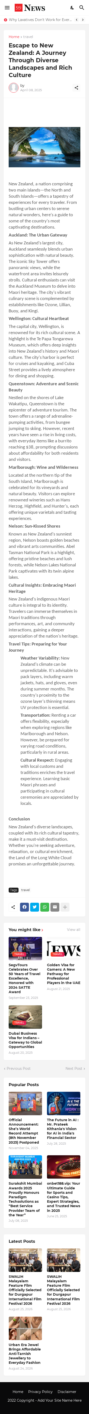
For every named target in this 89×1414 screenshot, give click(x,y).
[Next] (82, 19)
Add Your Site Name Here (60, 1400)
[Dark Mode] (72, 7)
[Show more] (65, 907)
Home (14, 37)
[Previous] (76, 19)
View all (73, 929)
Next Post (74, 1068)
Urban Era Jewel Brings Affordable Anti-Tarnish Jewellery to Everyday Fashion (25, 1354)
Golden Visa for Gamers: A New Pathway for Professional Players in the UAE (63, 974)
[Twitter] (34, 907)
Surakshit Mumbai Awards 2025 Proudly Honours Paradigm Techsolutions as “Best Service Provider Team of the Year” (25, 1199)
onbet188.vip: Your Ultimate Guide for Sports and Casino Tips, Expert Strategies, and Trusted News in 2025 (63, 1197)
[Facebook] (24, 907)
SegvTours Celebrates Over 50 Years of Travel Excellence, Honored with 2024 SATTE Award (24, 978)
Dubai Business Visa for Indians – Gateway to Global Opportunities (25, 1040)
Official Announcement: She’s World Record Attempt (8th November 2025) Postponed (24, 1131)
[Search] (82, 7)
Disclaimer (67, 1392)
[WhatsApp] (44, 907)
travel (28, 37)
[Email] (54, 907)
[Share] (76, 88)
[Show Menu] (7, 7)
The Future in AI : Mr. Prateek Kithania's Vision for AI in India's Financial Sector (63, 1129)
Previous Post (19, 1068)
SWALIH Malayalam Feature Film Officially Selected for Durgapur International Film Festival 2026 (25, 1290)
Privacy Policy (40, 1392)
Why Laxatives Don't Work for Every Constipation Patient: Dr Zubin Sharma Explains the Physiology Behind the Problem (40, 20)
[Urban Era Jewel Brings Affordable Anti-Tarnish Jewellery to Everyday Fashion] (25, 1328)
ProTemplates (44, 1405)
